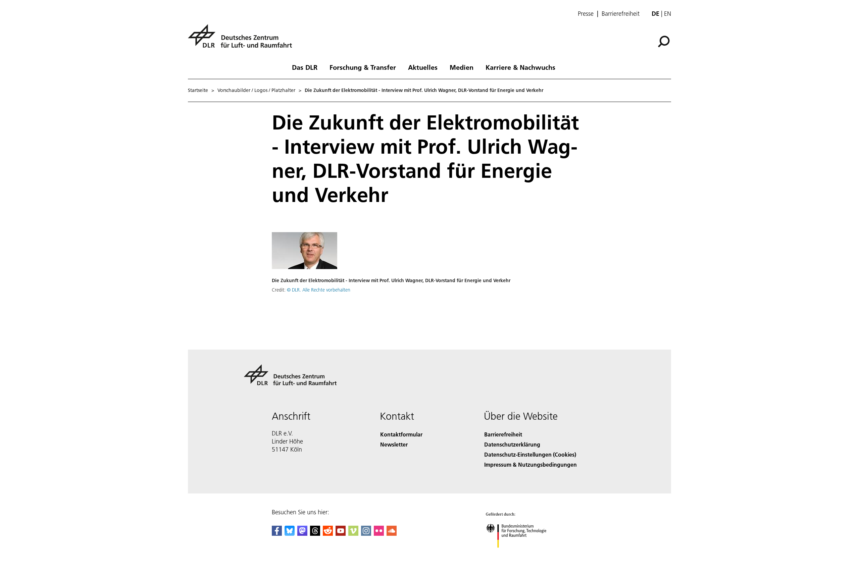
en (667, 13)
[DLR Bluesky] (290, 533)
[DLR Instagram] (366, 533)
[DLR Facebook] (277, 533)
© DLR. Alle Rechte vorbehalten (318, 290)
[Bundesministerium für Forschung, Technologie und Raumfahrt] (522, 554)
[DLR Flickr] (379, 533)
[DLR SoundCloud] (392, 533)
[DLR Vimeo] (353, 533)
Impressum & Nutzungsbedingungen (530, 464)
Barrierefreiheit (621, 13)
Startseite (198, 90)
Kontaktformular (401, 434)
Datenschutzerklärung (512, 444)
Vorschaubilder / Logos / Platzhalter (256, 90)
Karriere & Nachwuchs (520, 67)
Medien (461, 67)
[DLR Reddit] (328, 533)
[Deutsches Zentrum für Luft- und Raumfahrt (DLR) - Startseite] (242, 39)
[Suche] (664, 41)
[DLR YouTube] (341, 533)
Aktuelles (423, 67)
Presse (586, 13)
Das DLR (304, 67)
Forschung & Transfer (363, 67)
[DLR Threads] (315, 533)
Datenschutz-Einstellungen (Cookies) (530, 454)
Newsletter (394, 444)
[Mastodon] (302, 533)
